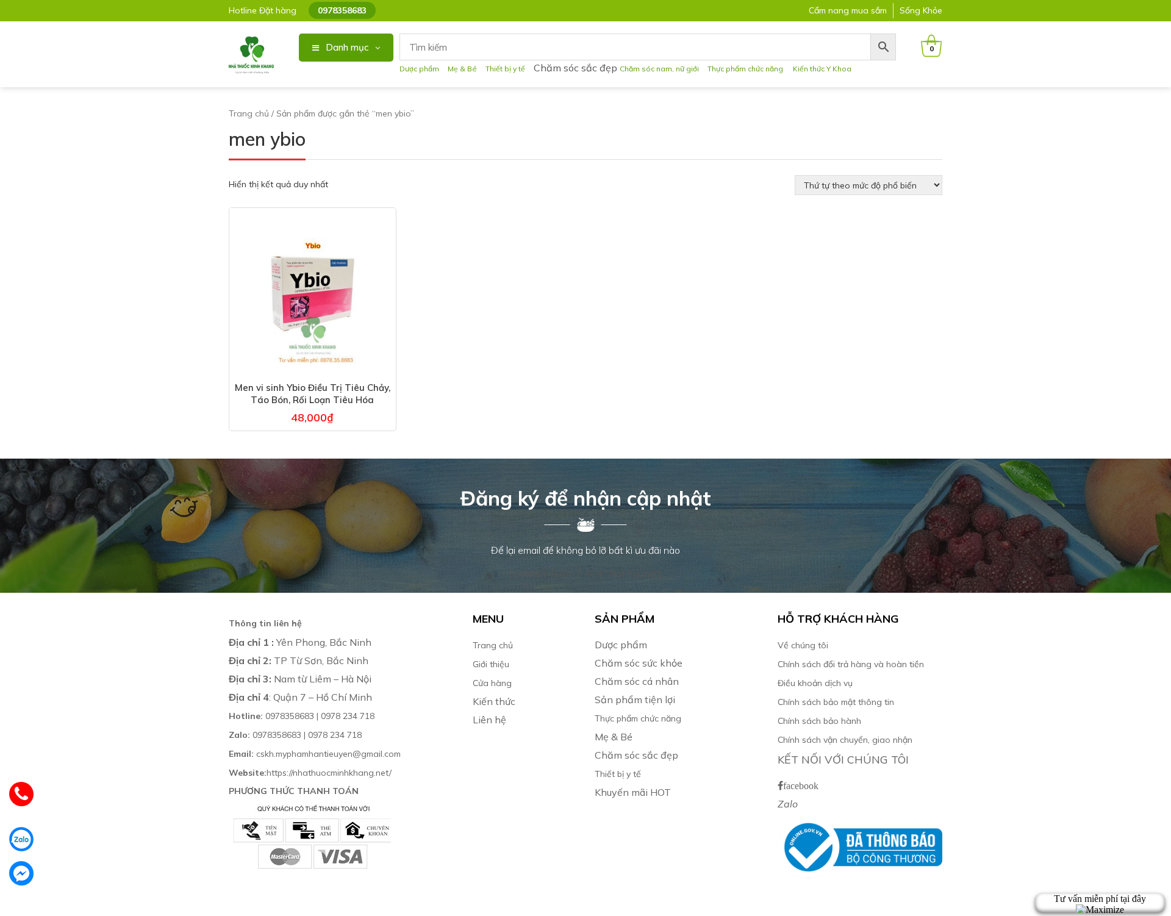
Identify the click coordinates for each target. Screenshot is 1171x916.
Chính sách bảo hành (819, 720)
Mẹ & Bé (462, 68)
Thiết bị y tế (505, 68)
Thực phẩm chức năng (747, 68)
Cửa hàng (492, 683)
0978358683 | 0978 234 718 (301, 715)
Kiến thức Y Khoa (822, 68)
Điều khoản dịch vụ (815, 683)
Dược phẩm (419, 68)
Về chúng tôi (803, 645)
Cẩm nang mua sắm (848, 10)
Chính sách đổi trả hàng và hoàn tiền (851, 664)
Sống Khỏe (921, 10)
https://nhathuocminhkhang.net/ (311, 772)
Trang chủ (249, 113)
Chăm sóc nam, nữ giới (659, 68)
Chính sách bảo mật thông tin (836, 701)
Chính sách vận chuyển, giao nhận (845, 739)
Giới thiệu (491, 664)
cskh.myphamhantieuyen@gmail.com (315, 753)
